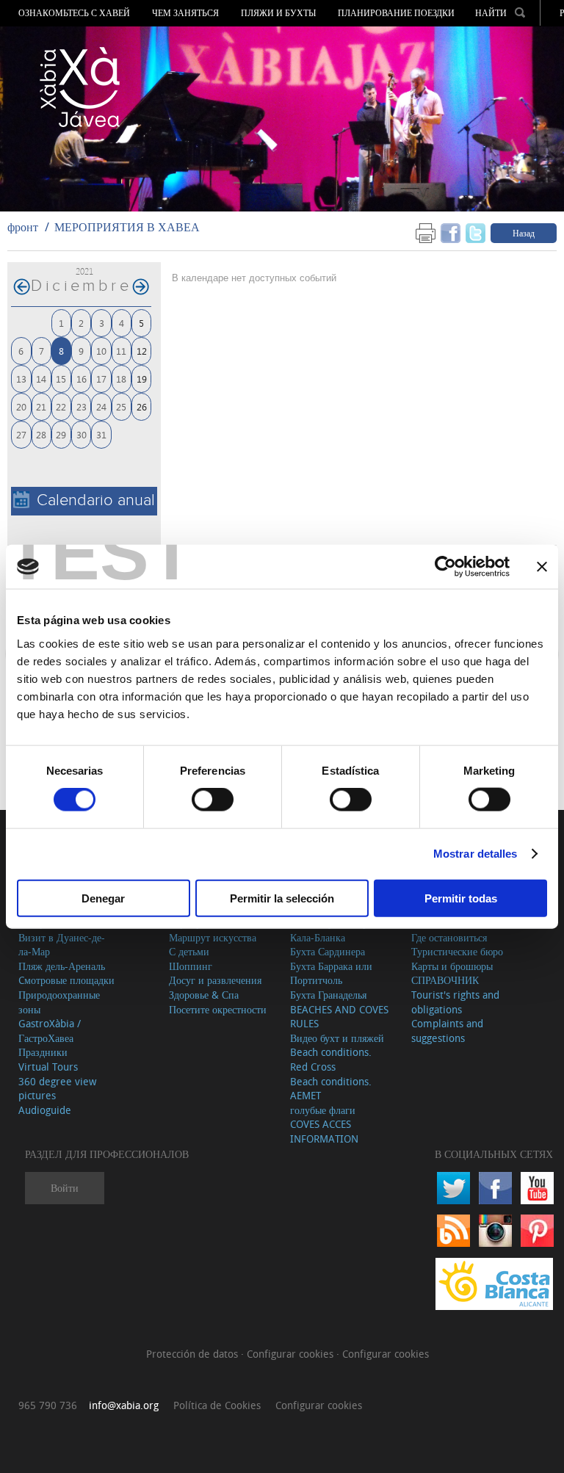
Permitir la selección (282, 897)
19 (142, 378)
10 (101, 350)
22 (61, 406)
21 (41, 406)
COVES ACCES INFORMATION (324, 1131)
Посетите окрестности (218, 1009)
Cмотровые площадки (66, 980)
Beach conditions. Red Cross (331, 1059)
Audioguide (44, 1110)
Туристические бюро (457, 951)
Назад (524, 233)
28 (41, 434)
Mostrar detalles (475, 853)
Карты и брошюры (452, 966)
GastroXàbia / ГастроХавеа (49, 1030)
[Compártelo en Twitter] (475, 232)
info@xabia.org (124, 1405)
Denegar (103, 897)
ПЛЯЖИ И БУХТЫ (278, 13)
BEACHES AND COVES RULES (339, 1016)
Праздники (43, 1052)
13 (21, 378)
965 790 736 (47, 1405)
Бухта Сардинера (327, 951)
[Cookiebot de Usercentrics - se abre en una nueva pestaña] (445, 567)
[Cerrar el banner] (542, 567)
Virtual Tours (48, 1067)
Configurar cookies (291, 1354)
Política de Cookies (217, 1405)
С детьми (189, 951)
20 (21, 406)
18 (121, 378)
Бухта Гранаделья (328, 995)
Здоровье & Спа (204, 995)
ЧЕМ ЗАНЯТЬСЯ (185, 13)
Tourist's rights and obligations (455, 1002)
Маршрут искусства (212, 937)
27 (21, 434)
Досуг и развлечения (215, 980)
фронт (22, 227)
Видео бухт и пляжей (337, 1038)
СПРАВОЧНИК (445, 980)
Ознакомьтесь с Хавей (74, 13)
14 (41, 378)
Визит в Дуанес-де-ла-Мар (61, 944)
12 (142, 350)
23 (81, 406)
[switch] (213, 799)
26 (142, 406)
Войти (65, 1188)
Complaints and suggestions (447, 1030)
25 (121, 406)
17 (101, 378)
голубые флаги (322, 1110)
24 (101, 406)
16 (81, 378)
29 (61, 434)
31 (101, 434)
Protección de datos (193, 1354)
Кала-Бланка (317, 937)
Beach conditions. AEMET (331, 1088)
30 (81, 434)
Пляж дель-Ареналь (61, 966)
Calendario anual (96, 500)
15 (61, 378)
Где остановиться (449, 937)
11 (121, 350)
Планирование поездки (396, 13)
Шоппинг (190, 966)
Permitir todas (460, 897)
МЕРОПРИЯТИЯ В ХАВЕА (127, 227)
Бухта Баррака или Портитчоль (331, 973)
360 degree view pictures (57, 1088)
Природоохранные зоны (59, 1002)
